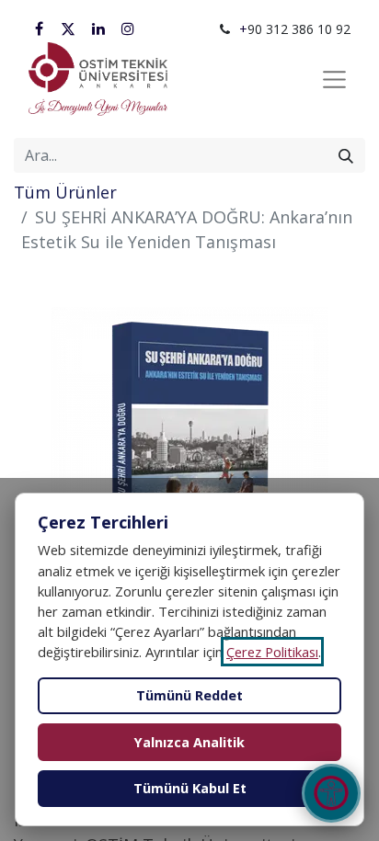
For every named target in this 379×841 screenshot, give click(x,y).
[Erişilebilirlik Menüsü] (331, 793)
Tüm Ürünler (65, 192)
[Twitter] (68, 28)
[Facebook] (39, 28)
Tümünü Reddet (189, 695)
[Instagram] (128, 28)
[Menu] (334, 80)
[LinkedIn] (98, 28)
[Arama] (346, 155)
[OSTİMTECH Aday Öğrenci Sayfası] (98, 79)
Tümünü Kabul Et (190, 788)
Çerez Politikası (272, 651)
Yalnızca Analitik (189, 742)
